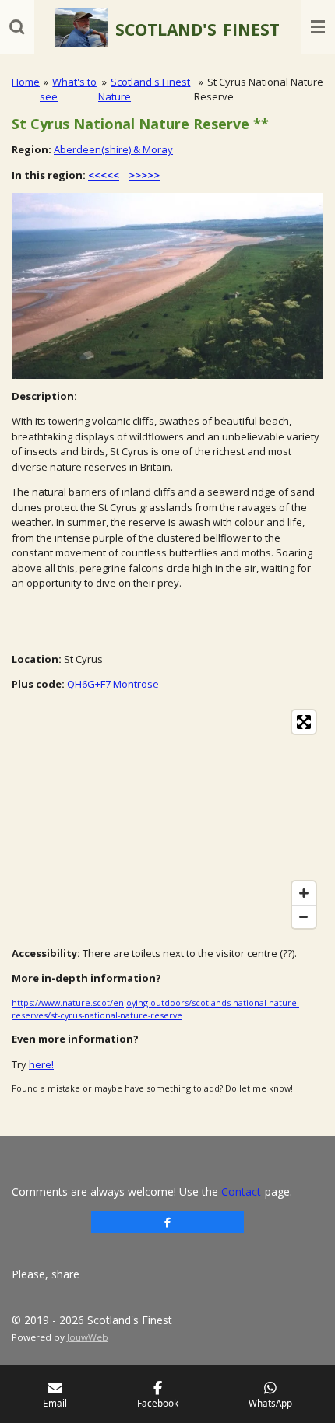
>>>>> (144, 175)
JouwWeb (87, 1337)
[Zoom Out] (304, 916)
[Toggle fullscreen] (304, 722)
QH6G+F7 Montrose (113, 684)
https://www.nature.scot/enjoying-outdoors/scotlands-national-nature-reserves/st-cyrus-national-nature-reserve (155, 1009)
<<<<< (103, 175)
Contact (241, 1191)
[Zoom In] (304, 893)
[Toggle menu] (318, 27)
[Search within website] (17, 27)
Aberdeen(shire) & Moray (113, 149)
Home (26, 82)
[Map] (167, 819)
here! (41, 1064)
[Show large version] (167, 285)
